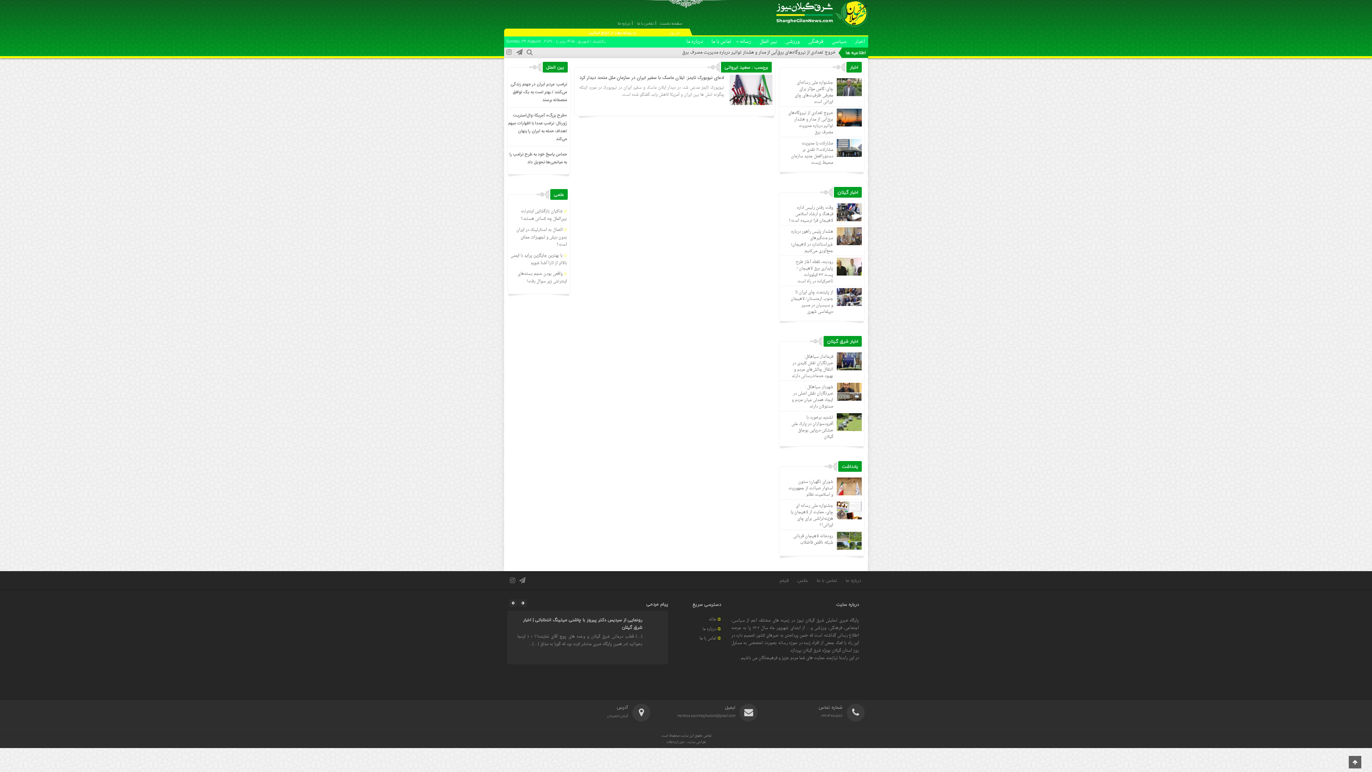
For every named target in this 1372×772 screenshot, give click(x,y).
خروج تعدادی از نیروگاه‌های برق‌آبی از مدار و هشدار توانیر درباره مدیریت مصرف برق (759, 52)
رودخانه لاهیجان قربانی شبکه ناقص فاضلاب (813, 539)
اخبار (860, 41)
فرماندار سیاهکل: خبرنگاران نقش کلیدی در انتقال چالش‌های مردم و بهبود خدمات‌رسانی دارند (812, 366)
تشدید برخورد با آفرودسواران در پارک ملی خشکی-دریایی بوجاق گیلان (812, 427)
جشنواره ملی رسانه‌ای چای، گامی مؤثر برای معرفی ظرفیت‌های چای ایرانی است (814, 92)
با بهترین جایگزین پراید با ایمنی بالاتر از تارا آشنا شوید (539, 259)
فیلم (784, 580)
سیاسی (839, 41)
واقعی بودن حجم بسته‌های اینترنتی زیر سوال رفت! (542, 277)
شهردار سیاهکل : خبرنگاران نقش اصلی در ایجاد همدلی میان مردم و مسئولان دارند (812, 396)
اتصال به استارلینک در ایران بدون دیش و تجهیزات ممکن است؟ (541, 237)
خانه (712, 619)
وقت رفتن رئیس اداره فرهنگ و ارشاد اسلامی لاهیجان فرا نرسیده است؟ (811, 214)
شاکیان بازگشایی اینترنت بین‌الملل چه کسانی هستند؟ (544, 215)
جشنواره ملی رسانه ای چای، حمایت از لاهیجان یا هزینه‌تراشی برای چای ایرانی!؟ (812, 515)
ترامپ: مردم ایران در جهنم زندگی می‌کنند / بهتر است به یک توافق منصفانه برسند (539, 92)
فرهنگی (815, 41)
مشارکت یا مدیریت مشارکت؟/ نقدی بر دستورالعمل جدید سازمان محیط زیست (812, 153)
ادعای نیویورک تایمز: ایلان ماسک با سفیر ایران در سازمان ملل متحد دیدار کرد (652, 78)
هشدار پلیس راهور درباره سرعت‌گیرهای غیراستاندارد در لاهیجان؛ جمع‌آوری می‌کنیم (812, 241)
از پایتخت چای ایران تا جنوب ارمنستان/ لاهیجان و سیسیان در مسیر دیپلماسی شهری (812, 302)
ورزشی (792, 41)
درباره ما (694, 41)
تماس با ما (721, 41)
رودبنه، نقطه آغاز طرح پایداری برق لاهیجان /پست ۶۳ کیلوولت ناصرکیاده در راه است (814, 271)
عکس (802, 580)
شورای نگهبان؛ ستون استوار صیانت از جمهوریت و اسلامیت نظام (811, 488)
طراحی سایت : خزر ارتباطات (686, 742)
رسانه (745, 41)
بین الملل (768, 41)
